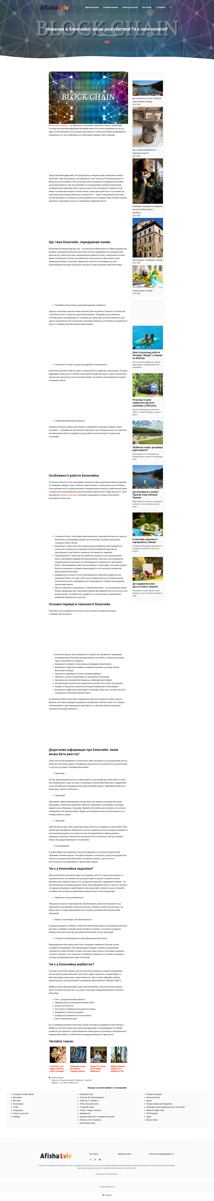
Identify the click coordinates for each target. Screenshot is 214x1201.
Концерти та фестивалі (23, 1094)
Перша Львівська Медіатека (159, 1104)
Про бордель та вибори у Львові (147, 260)
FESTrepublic (152, 1113)
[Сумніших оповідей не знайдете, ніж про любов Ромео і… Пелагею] (148, 181)
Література (18, 1110)
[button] (170, 7)
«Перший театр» (87, 1107)
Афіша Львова (92, 7)
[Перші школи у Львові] (148, 277)
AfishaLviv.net (110, 1187)
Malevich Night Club (155, 1110)
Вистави (17, 1100)
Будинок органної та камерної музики (97, 1116)
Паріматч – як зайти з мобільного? (65, 1083)
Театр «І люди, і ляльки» (90, 1110)
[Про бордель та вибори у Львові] (148, 238)
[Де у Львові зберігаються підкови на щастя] (148, 127)
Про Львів (146, 7)
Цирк (148, 1116)
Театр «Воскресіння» (89, 1104)
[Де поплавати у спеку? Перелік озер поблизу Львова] (148, 88)
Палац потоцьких (154, 1094)
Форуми (16, 1116)
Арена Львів (151, 1120)
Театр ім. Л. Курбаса (89, 1100)
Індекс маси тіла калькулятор (107, 1174)
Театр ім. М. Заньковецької (92, 1097)
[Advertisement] (88, 155)
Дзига (149, 1100)
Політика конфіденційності (161, 1154)
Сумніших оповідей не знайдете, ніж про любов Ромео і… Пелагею (148, 209)
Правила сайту (125, 1154)
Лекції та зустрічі (21, 1113)
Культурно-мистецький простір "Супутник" (165, 1107)
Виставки (17, 1097)
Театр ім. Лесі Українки (90, 1120)
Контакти (94, 1154)
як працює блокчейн (67, 495)
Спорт (15, 1107)
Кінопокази (18, 1104)
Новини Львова (110, 7)
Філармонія (85, 1113)
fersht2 (113, 35)
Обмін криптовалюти (58, 125)
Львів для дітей (129, 7)
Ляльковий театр (87, 1123)
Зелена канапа (153, 1097)
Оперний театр (86, 1094)
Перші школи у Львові (143, 290)
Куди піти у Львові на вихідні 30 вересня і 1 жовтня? (71, 1080)
